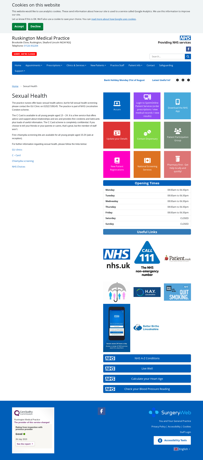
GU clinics (17, 149)
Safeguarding (166, 65)
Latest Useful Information (161, 80)
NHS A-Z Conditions (147, 358)
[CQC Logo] (23, 415)
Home (18, 65)
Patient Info (135, 65)
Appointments (33, 65)
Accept (19, 26)
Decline (36, 26)
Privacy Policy (158, 426)
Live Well (147, 368)
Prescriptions (53, 65)
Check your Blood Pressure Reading (147, 389)
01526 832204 (31, 45)
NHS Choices (18, 166)
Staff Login (185, 432)
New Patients (97, 65)
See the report (24, 444)
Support (19, 70)
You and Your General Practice (175, 421)
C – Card (16, 155)
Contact (151, 65)
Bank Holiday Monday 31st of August (119, 80)
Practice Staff (117, 65)
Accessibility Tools (175, 440)
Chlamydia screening (23, 160)
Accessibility (174, 426)
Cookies (187, 426)
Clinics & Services (76, 65)
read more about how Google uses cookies (113, 19)
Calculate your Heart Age (147, 379)
